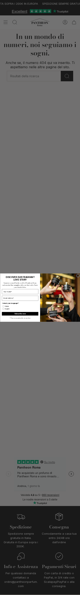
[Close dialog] (77, 275)
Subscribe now (20, 314)
